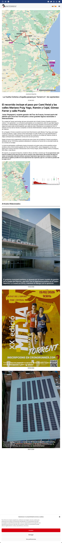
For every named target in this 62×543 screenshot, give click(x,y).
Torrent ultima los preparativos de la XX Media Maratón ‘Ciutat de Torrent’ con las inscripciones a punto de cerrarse (30, 364)
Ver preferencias (31, 539)
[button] (59, 517)
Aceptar (31, 530)
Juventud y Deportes (31, 94)
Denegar (31, 535)
